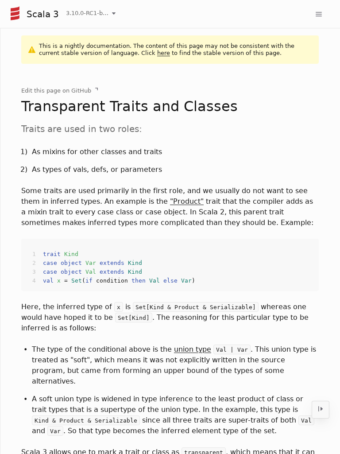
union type (192, 349)
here (163, 53)
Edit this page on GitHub (56, 90)
